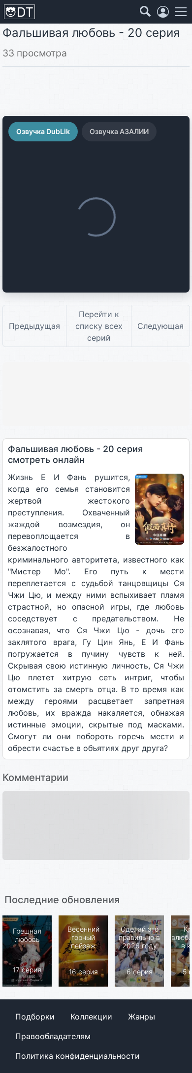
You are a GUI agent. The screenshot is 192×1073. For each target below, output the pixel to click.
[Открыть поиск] (145, 11)
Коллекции (91, 1016)
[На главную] (19, 12)
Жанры (141, 1016)
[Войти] (163, 12)
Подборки (35, 1016)
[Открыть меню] (180, 11)
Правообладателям (53, 1036)
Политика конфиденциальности (77, 1056)
